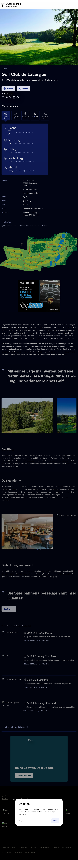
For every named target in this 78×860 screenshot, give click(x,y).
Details (21, 821)
